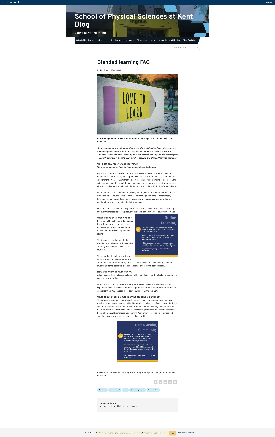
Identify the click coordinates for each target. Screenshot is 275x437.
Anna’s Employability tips (169, 40)
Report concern (188, 432)
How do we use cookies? (151, 433)
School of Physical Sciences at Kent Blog (134, 20)
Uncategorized (153, 390)
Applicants (102, 390)
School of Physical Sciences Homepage (92, 40)
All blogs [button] (269, 2)
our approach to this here (146, 291)
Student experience (137, 390)
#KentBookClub (189, 40)
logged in (115, 406)
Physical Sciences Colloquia (122, 40)
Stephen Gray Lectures (146, 40)
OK (172, 433)
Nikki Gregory (105, 70)
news (125, 390)
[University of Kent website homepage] (11, 2)
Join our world (115, 390)
